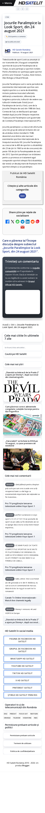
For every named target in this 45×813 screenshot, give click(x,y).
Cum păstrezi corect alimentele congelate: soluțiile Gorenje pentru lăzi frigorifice (22, 409)
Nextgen (34, 714)
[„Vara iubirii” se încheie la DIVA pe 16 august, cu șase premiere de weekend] (22, 459)
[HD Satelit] (30, 3)
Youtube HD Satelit (22, 666)
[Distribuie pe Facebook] (7, 222)
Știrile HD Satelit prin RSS (22, 695)
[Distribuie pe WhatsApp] (17, 222)
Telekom (16, 718)
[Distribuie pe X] (12, 222)
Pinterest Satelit (23, 687)
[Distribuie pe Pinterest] (38, 222)
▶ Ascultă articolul (13, 42)
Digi (5, 714)
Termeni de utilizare (22, 743)
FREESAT (13, 714)
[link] (22, 385)
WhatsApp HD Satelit (22, 658)
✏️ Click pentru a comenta (16, 36)
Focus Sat (23, 714)
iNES (35, 718)
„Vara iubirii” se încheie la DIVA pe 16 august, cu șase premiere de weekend (21, 443)
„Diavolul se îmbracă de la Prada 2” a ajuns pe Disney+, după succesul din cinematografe (22, 374)
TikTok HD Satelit (22, 673)
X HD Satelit (22, 680)
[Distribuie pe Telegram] (22, 222)
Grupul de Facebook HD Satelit (22, 650)
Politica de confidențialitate (22, 751)
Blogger (26, 765)
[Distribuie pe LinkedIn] (28, 222)
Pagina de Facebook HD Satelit (22, 640)
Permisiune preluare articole (22, 735)
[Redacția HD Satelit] (7, 51)
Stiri (7, 17)
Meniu (7, 3)
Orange (7, 718)
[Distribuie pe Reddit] (33, 222)
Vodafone (27, 718)
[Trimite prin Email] (22, 227)
